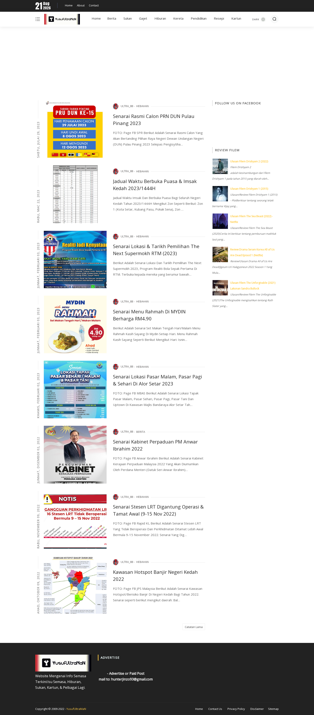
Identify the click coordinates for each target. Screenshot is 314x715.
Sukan (127, 18)
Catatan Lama (194, 627)
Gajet (143, 18)
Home (69, 5)
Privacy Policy (236, 709)
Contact (94, 5)
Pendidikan (199, 18)
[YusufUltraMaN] (62, 20)
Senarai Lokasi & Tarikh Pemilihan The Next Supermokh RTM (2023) (156, 249)
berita (140, 432)
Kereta (178, 18)
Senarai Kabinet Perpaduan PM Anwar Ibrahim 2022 (155, 445)
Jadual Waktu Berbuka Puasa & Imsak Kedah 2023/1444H (155, 184)
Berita (111, 18)
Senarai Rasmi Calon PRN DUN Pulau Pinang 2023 (153, 119)
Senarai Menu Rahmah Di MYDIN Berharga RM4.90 (149, 315)
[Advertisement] (157, 64)
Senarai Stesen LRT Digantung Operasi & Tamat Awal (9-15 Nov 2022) (158, 510)
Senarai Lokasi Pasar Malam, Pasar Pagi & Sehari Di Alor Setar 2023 (157, 380)
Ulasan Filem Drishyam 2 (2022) (249, 161)
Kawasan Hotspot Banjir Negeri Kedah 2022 (155, 575)
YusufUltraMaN (76, 709)
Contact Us (215, 709)
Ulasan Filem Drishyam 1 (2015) (249, 188)
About (81, 5)
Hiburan (160, 18)
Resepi (219, 18)
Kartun (236, 18)
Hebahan (142, 106)
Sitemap (273, 709)
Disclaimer (257, 709)
